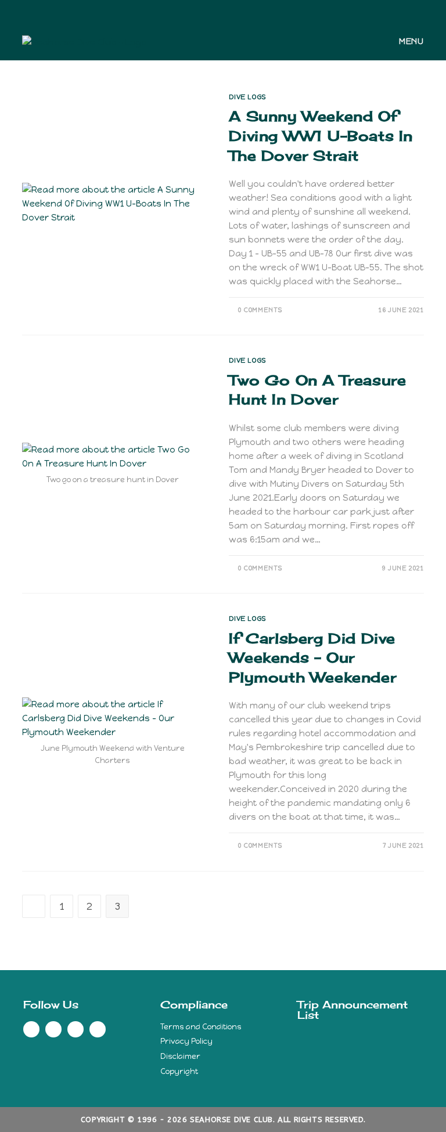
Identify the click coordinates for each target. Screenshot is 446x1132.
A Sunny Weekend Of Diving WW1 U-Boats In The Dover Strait (321, 135)
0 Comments (260, 310)
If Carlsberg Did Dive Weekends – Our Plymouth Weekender (312, 658)
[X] (203, 10)
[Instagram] (228, 10)
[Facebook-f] (31, 1029)
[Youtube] (97, 1029)
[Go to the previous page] (33, 906)
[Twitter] (53, 1029)
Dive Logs (247, 97)
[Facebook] (214, 10)
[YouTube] (241, 10)
